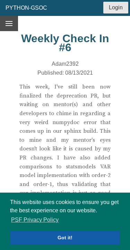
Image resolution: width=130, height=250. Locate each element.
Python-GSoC (26, 8)
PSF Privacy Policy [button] (35, 220)
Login (116, 7)
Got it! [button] (65, 237)
